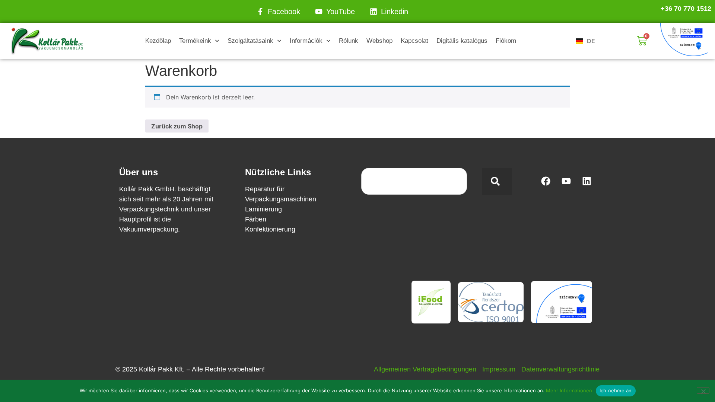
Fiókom (506, 40)
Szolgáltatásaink (250, 40)
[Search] (497, 181)
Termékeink (195, 40)
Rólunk (348, 40)
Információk (306, 40)
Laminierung (263, 209)
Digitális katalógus (461, 40)
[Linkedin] (586, 181)
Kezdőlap (158, 40)
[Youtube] (566, 181)
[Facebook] (545, 181)
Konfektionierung (270, 229)
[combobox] (414, 181)
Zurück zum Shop (177, 126)
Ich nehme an (616, 390)
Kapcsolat (414, 40)
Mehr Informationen (569, 390)
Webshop (379, 40)
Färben (255, 219)
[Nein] (703, 390)
